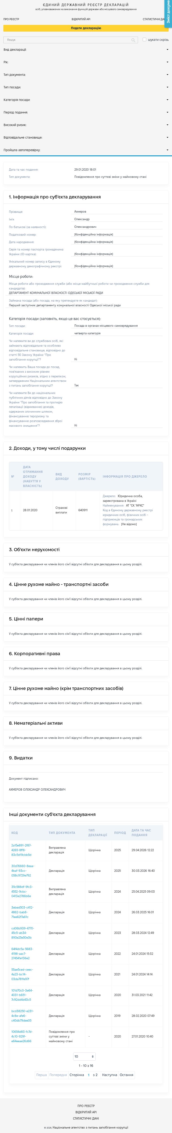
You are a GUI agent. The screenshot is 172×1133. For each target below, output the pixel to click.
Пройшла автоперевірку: (22, 150)
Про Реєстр (11, 19)
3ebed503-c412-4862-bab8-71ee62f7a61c (22, 912)
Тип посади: (12, 87)
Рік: (6, 62)
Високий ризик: (15, 125)
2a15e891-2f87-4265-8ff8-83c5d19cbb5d (21, 850)
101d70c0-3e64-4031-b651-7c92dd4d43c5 (22, 995)
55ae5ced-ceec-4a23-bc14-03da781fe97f (22, 974)
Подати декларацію (86, 28)
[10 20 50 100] (84, 1057)
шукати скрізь (158, 39)
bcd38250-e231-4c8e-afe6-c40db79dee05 (22, 1015)
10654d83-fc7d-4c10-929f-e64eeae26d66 (22, 1036)
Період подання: (16, 112)
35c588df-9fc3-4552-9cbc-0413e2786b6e (22, 891)
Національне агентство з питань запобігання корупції (90, 1127)
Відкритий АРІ (81, 19)
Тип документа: (15, 74)
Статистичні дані (154, 19)
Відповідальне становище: (23, 137)
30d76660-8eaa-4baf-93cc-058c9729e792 (22, 870)
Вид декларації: (15, 49)
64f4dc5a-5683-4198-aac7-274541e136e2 (22, 953)
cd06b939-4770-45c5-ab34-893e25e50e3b (22, 933)
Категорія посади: (17, 100)
